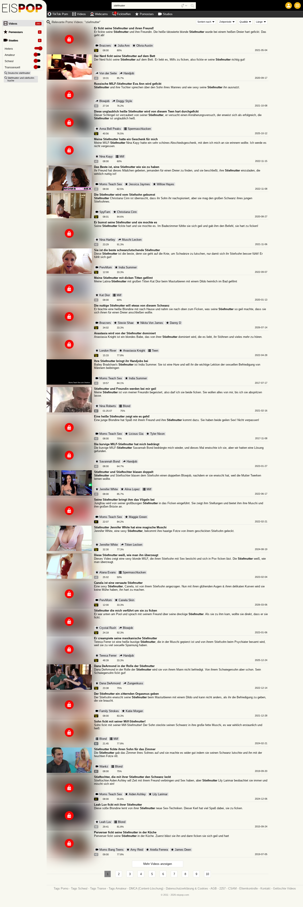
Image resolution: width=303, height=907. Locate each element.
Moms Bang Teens (111, 849)
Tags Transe (98, 888)
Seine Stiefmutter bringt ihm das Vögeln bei (124, 499)
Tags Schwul (79, 888)
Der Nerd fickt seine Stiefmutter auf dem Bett (124, 56)
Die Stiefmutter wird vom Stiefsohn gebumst (124, 194)
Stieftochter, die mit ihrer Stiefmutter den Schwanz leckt (132, 777)
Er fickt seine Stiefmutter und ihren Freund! (124, 28)
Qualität (244, 21)
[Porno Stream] (23, 9)
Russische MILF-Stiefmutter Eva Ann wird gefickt (127, 83)
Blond (126, 406)
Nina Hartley (107, 239)
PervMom (105, 267)
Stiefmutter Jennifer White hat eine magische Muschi (130, 527)
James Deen (183, 849)
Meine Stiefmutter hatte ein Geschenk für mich (126, 139)
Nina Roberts (107, 406)
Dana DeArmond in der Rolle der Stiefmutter (124, 666)
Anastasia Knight (134, 350)
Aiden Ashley (137, 794)
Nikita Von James (151, 322)
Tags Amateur (117, 888)
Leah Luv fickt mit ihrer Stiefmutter (118, 804)
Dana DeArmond (109, 683)
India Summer (128, 267)
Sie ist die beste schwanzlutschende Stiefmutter (127, 250)
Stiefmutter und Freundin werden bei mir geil (125, 388)
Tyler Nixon (157, 433)
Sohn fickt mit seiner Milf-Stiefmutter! (120, 721)
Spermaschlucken (139, 128)
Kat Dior (104, 295)
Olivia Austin (144, 45)
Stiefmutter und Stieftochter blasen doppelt (123, 472)
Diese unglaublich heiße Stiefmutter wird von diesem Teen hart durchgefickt (146, 111)
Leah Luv (105, 821)
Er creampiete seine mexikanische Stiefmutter (125, 638)
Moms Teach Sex (110, 184)
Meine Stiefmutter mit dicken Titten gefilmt (123, 277)
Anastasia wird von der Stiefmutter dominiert (125, 333)
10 (207, 874)
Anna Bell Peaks (110, 128)
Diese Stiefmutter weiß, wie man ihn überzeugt (126, 555)
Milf (122, 156)
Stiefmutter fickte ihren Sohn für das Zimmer (124, 749)
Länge (259, 21)
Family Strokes (109, 711)
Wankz (103, 766)
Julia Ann (124, 45)
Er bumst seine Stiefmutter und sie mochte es (125, 222)
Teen (155, 350)
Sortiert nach (204, 21)
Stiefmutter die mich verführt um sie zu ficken (125, 610)
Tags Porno (61, 888)
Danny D (175, 322)
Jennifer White (108, 489)
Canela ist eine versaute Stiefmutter (118, 582)
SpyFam (104, 212)
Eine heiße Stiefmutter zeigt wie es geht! (122, 416)
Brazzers (105, 45)
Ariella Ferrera (159, 849)
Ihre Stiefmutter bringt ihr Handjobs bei (121, 361)
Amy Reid (136, 849)
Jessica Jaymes (139, 184)
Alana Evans (107, 572)
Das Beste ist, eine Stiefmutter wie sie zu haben (126, 167)
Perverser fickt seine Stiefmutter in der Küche (125, 832)
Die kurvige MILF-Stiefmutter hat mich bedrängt (126, 444)
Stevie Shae (126, 322)
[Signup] (288, 5)
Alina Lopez (132, 489)
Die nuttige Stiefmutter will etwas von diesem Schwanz (131, 305)
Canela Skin (126, 600)
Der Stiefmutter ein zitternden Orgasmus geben (126, 693)
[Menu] (297, 5)
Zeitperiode (225, 21)
